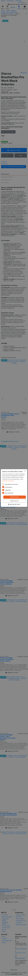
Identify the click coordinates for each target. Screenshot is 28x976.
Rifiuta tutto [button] (15, 501)
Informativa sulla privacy (8, 481)
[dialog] (14, 488)
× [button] (24, 470)
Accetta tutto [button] (14, 497)
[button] (14, 504)
